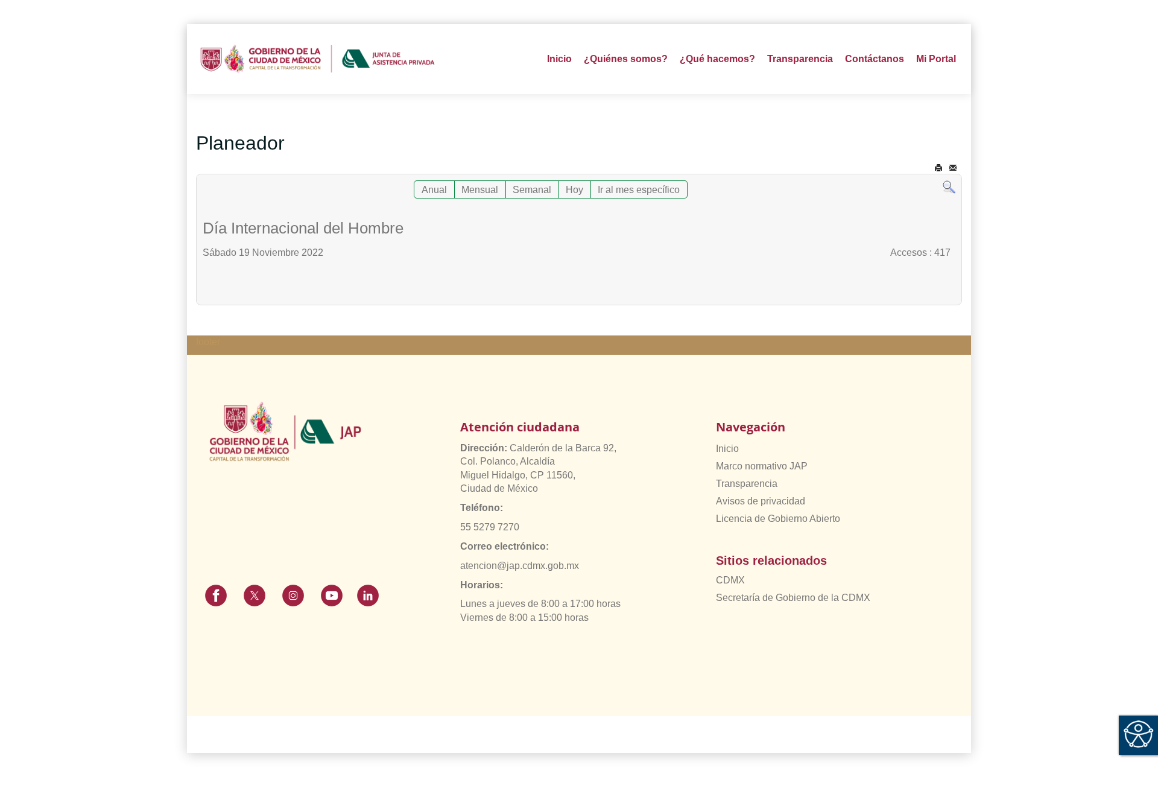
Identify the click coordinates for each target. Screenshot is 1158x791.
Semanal (532, 190)
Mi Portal (936, 59)
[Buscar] (949, 187)
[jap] (317, 59)
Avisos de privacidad (760, 501)
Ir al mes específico (639, 190)
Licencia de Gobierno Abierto (778, 518)
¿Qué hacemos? (717, 59)
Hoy (574, 190)
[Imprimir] (938, 168)
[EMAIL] (953, 168)
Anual (434, 190)
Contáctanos (874, 59)
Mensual (479, 190)
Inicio (559, 59)
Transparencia (746, 483)
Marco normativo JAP (762, 466)
